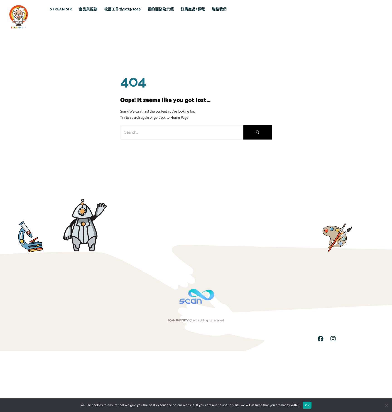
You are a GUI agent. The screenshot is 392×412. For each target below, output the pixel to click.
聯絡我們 (219, 9)
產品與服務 (88, 9)
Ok (307, 405)
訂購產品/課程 (193, 9)
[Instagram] (333, 339)
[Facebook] (320, 339)
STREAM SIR (61, 9)
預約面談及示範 (161, 9)
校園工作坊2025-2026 (122, 9)
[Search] (257, 132)
